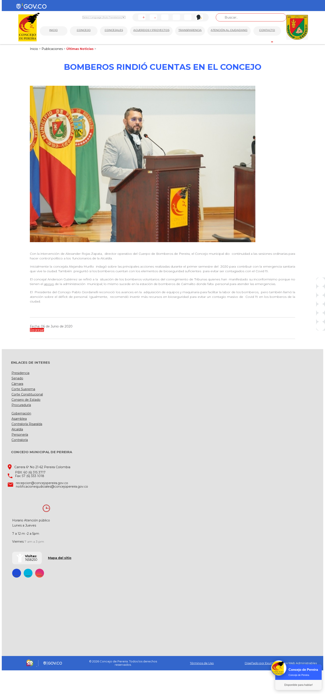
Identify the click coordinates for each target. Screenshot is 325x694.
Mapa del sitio (59, 558)
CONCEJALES (114, 30)
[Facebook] (320, 282)
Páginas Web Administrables (296, 663)
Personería (19, 435)
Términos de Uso (202, 663)
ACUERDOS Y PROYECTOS (151, 30)
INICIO (53, 30)
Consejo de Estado (25, 400)
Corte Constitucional (27, 394)
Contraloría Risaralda (26, 424)
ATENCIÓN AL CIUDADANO (229, 30)
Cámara (17, 384)
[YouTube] (320, 299)
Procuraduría (21, 405)
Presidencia (20, 373)
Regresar (37, 330)
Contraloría (19, 440)
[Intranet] (320, 326)
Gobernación (21, 413)
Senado (17, 378)
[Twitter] (320, 290)
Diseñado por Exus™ (259, 663)
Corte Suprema (23, 389)
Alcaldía (17, 429)
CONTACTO (267, 30)
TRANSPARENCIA (190, 30)
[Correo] (320, 317)
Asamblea (19, 419)
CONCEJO (84, 30)
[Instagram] (320, 308)
